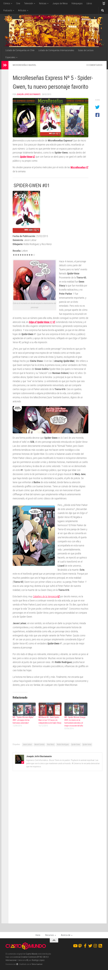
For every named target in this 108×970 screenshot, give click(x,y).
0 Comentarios (94, 65)
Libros (89, 3)
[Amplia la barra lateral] (4, 65)
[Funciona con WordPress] (17, 964)
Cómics (6, 3)
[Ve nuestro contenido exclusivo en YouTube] (75, 946)
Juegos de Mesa (60, 3)
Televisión (28, 3)
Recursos (49, 935)
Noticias (42, 3)
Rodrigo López (38, 960)
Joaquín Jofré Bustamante (28, 94)
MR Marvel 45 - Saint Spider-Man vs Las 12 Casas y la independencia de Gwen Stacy (50, 720)
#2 (40, 322)
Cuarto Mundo (32, 954)
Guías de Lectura (85, 50)
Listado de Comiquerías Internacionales (56, 50)
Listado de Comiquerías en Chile (19, 50)
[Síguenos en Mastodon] (80, 946)
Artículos (22, 10)
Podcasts (7, 10)
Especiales (10, 57)
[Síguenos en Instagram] (95, 946)
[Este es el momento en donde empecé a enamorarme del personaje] (34, 299)
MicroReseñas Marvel (24, 65)
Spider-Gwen (75, 744)
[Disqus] (57, 812)
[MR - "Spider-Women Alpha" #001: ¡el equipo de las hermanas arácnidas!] (24, 709)
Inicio (38, 935)
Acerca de (65, 935)
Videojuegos (77, 3)
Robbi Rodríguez (63, 744)
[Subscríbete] (100, 946)
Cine (18, 3)
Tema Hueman (37, 964)
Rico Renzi (50, 744)
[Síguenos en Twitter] (90, 946)
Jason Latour (27, 744)
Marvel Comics (39, 744)
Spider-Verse (87, 744)
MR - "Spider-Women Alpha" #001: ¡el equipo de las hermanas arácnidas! (23, 720)
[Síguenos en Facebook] (85, 946)
